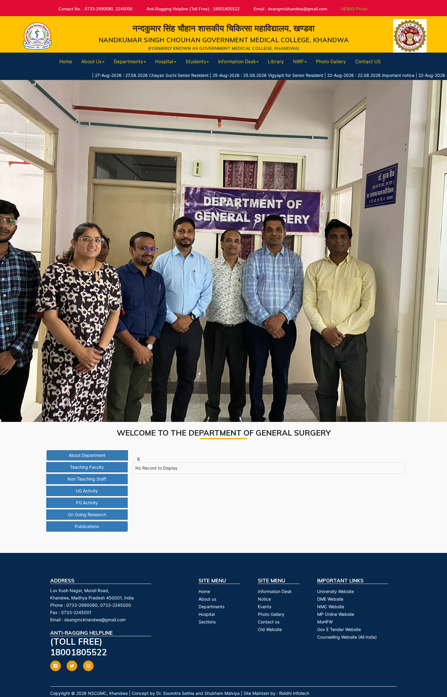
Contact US (368, 61)
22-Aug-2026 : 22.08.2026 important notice (336, 75)
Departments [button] (128, 61)
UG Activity (87, 490)
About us (207, 599)
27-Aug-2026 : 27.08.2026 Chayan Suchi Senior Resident (117, 75)
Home (65, 61)
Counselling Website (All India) (347, 637)
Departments (211, 606)
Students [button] (195, 61)
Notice (264, 599)
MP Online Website (335, 614)
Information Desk (275, 591)
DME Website (330, 599)
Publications (87, 526)
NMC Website (330, 606)
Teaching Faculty (87, 467)
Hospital (207, 614)
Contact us (268, 621)
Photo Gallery (331, 61)
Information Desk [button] (237, 61)
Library (276, 61)
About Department (87, 455)
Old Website (270, 629)
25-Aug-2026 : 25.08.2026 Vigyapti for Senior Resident (233, 75)
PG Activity (87, 502)
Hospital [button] (164, 61)
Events (264, 606)
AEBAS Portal (354, 8)
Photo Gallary (271, 614)
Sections (207, 621)
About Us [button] (91, 61)
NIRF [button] (298, 61)
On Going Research (87, 514)
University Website (335, 591)
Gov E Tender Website (339, 629)
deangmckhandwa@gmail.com (95, 619)
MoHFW (325, 621)
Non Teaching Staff (87, 478)
